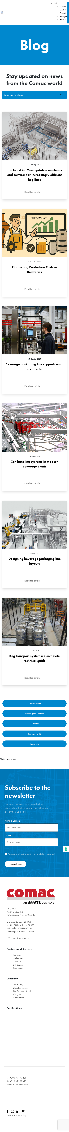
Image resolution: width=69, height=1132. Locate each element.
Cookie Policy (20, 1115)
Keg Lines (17, 955)
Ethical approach (20, 988)
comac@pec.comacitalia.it (22, 938)
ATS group (17, 994)
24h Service (18, 965)
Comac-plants (34, 703)
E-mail (8, 835)
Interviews (34, 743)
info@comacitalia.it (21, 1084)
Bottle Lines (18, 958)
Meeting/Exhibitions (34, 713)
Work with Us (19, 997)
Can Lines (17, 961)
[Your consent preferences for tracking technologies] (66, 849)
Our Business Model (22, 991)
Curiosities (34, 723)
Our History (18, 984)
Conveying (17, 968)
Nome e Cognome (13, 821)
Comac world (34, 734)
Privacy (10, 1115)
